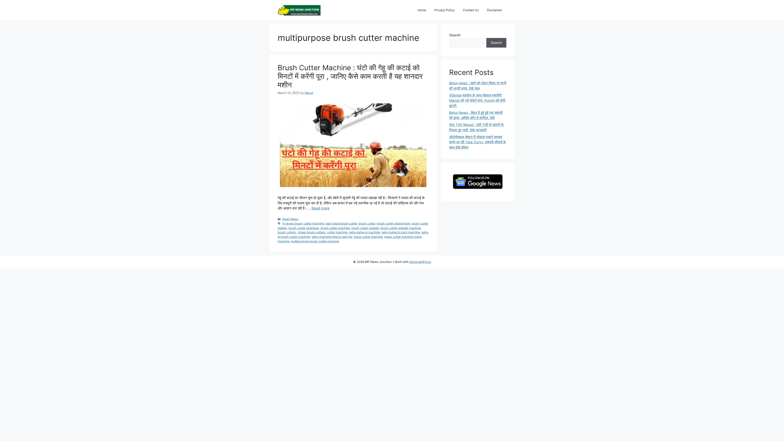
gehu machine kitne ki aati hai (332, 236)
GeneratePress (420, 262)
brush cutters (287, 232)
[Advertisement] (122, 297)
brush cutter (367, 223)
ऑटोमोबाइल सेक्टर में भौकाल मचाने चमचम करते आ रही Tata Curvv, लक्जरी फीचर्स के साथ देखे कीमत (477, 142)
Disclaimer (494, 10)
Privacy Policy (444, 10)
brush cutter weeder (365, 228)
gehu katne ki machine (364, 232)
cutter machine (337, 232)
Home (422, 10)
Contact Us (471, 10)
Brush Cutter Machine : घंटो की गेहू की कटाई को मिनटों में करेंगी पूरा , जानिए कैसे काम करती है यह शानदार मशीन (350, 76)
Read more (321, 208)
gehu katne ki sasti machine (401, 232)
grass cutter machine (368, 236)
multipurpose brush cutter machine (315, 241)
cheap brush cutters (311, 232)
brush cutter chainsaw (303, 228)
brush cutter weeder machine (401, 228)
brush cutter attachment (393, 223)
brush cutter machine (335, 228)
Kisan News (290, 219)
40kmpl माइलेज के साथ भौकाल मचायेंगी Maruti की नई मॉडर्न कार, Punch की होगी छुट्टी (477, 100)
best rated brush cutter (341, 223)
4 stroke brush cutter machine (303, 223)
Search (455, 35)
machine (283, 241)
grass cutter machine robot (403, 236)
